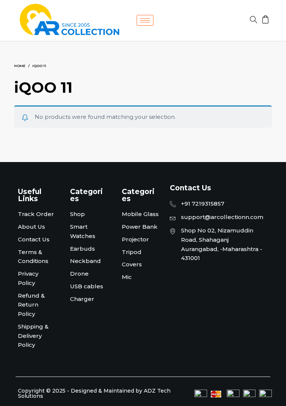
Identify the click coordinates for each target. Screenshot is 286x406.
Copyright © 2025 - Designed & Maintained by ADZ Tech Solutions (94, 393)
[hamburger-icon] (145, 20)
